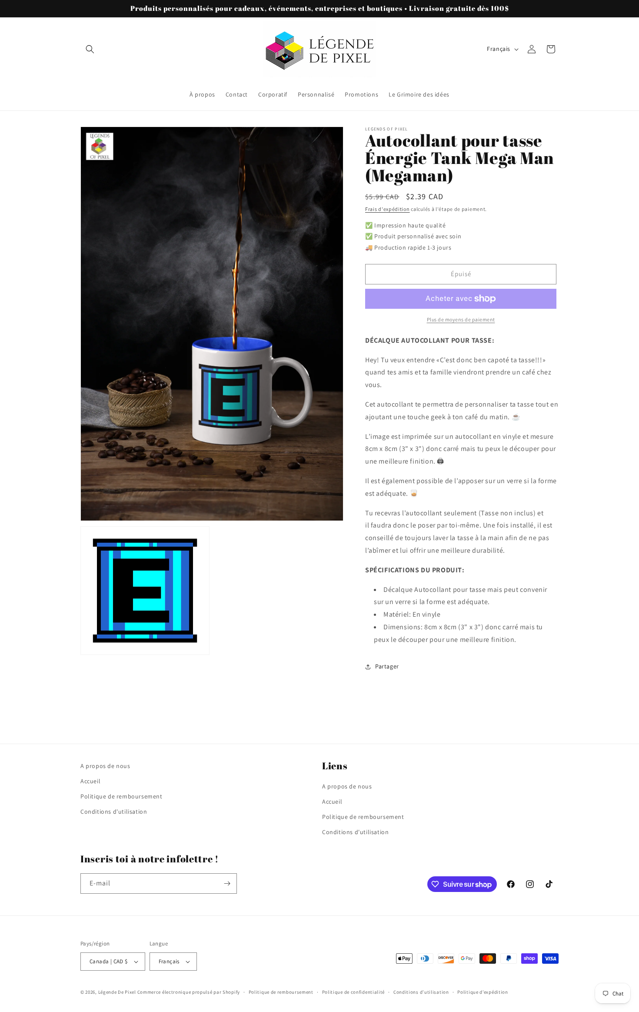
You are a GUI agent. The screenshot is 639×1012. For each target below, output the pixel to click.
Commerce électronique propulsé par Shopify (188, 992)
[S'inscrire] (226, 883)
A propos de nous (105, 766)
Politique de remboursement (121, 796)
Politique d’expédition (482, 992)
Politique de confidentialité (353, 992)
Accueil (90, 781)
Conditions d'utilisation (113, 811)
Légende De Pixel (117, 992)
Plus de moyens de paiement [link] (461, 319)
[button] (90, 49)
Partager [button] (387, 666)
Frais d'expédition (387, 209)
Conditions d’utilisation (421, 992)
